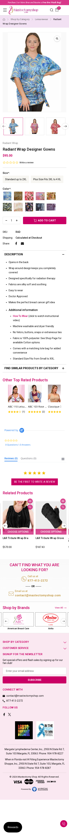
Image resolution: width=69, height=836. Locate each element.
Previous (5, 525)
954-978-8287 (43, 767)
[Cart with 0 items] (56, 9)
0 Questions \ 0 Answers (17, 444)
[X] (10, 715)
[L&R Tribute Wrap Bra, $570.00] (18, 516)
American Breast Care (18, 628)
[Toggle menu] (5, 10)
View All (59, 607)
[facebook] (4, 715)
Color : (7, 188)
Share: (6, 243)
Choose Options (18, 531)
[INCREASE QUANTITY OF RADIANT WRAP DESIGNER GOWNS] (17, 220)
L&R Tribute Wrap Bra (15, 538)
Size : (6, 173)
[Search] (51, 10)
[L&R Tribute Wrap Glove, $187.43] (51, 516)
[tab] (11, 459)
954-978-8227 (55, 753)
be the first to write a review (34, 481)
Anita (50, 628)
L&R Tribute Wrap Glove (50, 538)
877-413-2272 (38, 580)
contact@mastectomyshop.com (38, 595)
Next (65, 126)
